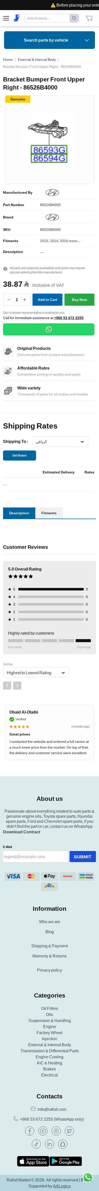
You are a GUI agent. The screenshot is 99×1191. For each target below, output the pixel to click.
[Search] (74, 18)
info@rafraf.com (52, 1109)
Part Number (13, 205)
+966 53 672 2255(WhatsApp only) (52, 1119)
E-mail (7, 847)
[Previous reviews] (7, 686)
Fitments (10, 241)
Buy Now (79, 299)
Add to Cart (47, 299)
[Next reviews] (17, 686)
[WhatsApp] (48, 329)
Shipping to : (15, 441)
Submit (82, 856)
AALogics (62, 1185)
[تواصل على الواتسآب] (88, 1180)
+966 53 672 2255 (69, 318)
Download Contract (21, 831)
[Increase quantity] (24, 299)
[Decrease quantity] (9, 299)
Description (13, 252)
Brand (8, 217)
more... (74, 241)
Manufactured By (17, 192)
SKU (6, 230)
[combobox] (6, 673)
